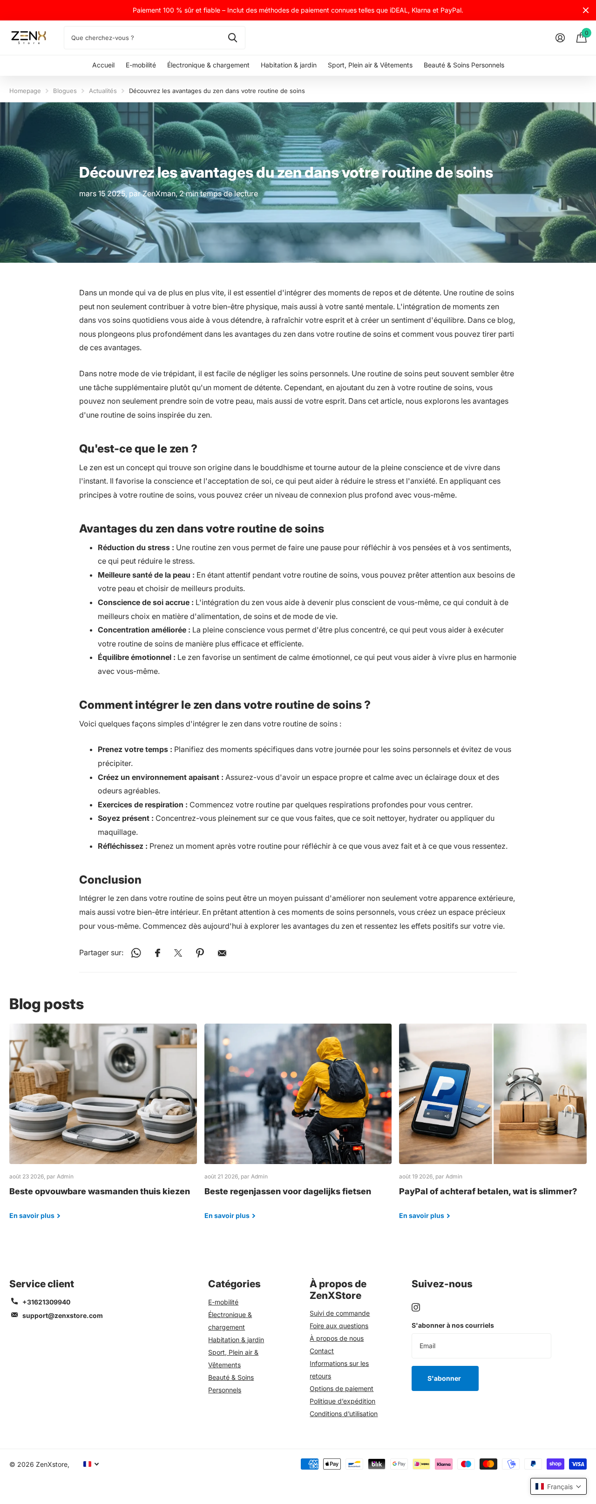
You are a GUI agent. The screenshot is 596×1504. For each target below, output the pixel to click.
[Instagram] (416, 1307)
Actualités (103, 90)
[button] (558, 1486)
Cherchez (232, 37)
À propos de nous (337, 1338)
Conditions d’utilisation (344, 1413)
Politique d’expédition (342, 1401)
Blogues (65, 90)
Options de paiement (341, 1388)
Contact (322, 1351)
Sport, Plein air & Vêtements (370, 65)
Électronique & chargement (208, 65)
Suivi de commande (340, 1313)
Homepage (25, 90)
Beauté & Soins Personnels (464, 65)
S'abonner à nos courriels (453, 1325)
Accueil (103, 65)
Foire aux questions (339, 1326)
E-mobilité (141, 65)
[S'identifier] (560, 37)
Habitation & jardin (289, 65)
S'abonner (444, 1378)
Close (586, 10)
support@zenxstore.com (62, 1315)
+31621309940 (46, 1302)
